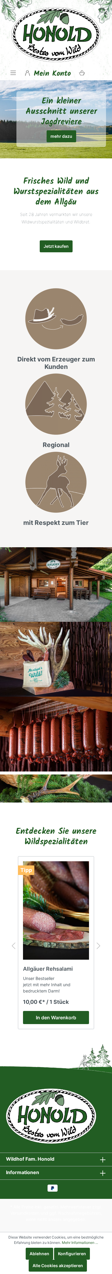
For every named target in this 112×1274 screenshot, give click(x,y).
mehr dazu (61, 136)
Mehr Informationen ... (80, 1242)
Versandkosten (24, 1213)
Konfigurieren (72, 1253)
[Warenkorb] (82, 73)
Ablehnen (39, 1253)
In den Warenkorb (56, 1018)
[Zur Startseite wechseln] (56, 34)
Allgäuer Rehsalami (48, 969)
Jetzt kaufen (56, 246)
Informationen (22, 1172)
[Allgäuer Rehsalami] (56, 910)
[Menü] (13, 73)
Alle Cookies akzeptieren (58, 1265)
